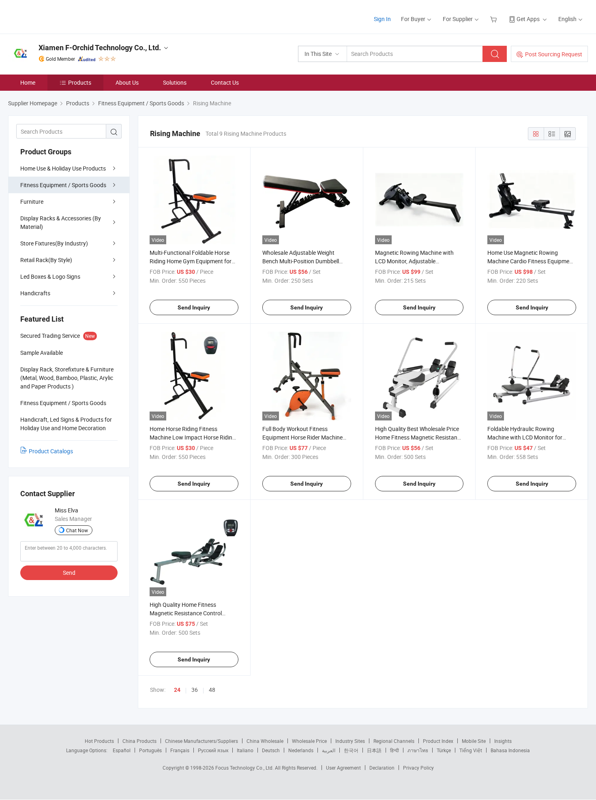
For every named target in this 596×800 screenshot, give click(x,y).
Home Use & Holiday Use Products (63, 168)
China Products (139, 741)
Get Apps (528, 19)
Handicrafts (35, 293)
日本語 (374, 750)
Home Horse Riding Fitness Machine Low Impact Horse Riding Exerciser (193, 437)
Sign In (382, 19)
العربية (328, 750)
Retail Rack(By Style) (46, 260)
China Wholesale (265, 741)
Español (122, 750)
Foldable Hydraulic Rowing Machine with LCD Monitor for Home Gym (524, 437)
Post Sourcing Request (553, 54)
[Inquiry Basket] (494, 19)
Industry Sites (350, 741)
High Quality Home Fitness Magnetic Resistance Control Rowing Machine (186, 613)
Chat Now (77, 530)
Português (150, 750)
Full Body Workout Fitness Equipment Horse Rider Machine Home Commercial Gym (302, 437)
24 (177, 690)
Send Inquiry (194, 307)
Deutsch (271, 750)
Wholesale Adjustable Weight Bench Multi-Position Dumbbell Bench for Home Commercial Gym (304, 261)
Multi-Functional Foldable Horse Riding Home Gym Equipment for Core (191, 261)
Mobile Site (474, 741)
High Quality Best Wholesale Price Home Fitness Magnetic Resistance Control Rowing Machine (419, 437)
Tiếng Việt (470, 750)
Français (179, 750)
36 (194, 689)
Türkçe (444, 750)
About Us (127, 82)
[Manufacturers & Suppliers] (60, 16)
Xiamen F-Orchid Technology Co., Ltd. (100, 47)
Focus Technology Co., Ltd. (245, 767)
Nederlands (300, 750)
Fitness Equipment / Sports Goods (63, 185)
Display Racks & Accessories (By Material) (60, 222)
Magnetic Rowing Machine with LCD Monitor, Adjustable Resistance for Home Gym (414, 261)
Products (79, 82)
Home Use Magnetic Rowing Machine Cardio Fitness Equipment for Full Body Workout (531, 261)
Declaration (381, 767)
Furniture (31, 201)
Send (69, 572)
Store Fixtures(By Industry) (54, 243)
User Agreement (343, 767)
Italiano (245, 750)
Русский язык (213, 750)
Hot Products (99, 741)
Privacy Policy (418, 767)
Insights (503, 741)
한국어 (351, 750)
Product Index (438, 741)
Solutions (175, 82)
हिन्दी (394, 750)
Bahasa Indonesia (510, 750)
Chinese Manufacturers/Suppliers (201, 741)
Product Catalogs (51, 451)
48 (212, 689)
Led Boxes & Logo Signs (50, 276)
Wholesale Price (309, 741)
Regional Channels (393, 741)
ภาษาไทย (417, 750)
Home (27, 82)
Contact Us (225, 82)
